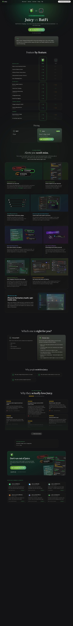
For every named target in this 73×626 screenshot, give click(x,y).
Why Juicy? (24, 1)
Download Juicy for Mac (65, 1)
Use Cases (34, 1)
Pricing (39, 1)
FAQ (42, 1)
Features (29, 1)
